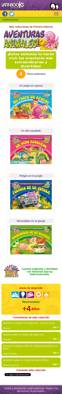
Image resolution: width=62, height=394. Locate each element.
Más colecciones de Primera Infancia (31, 27)
